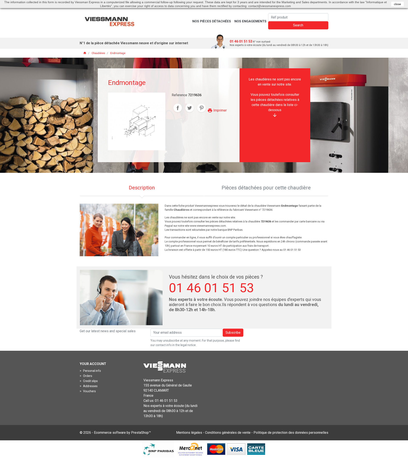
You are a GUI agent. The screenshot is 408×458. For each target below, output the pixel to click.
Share (177, 108)
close (397, 4)
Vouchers (89, 391)
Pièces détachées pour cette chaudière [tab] (266, 188)
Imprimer (217, 110)
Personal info (91, 370)
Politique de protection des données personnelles (291, 433)
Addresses (90, 386)
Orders (87, 376)
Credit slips (90, 381)
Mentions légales (189, 433)
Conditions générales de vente (228, 433)
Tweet (189, 108)
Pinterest (201, 108)
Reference (179, 95)
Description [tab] (142, 188)
